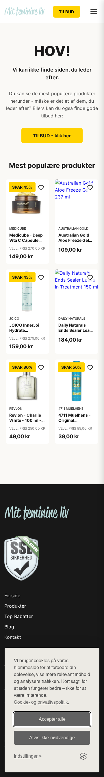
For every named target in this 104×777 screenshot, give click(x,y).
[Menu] (94, 11)
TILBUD (66, 11)
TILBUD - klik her (52, 135)
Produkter (15, 606)
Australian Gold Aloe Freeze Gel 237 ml (73, 240)
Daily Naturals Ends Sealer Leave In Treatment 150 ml (76, 333)
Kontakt (12, 637)
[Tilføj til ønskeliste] (41, 187)
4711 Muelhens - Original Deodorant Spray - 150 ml (76, 423)
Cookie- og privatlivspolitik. (41, 702)
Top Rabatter (18, 616)
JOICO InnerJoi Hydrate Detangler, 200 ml (26, 330)
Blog (9, 627)
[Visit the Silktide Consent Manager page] (83, 756)
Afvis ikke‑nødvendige (52, 737)
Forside (12, 595)
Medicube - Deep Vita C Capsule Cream (26, 240)
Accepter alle (52, 719)
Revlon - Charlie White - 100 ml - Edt (25, 420)
